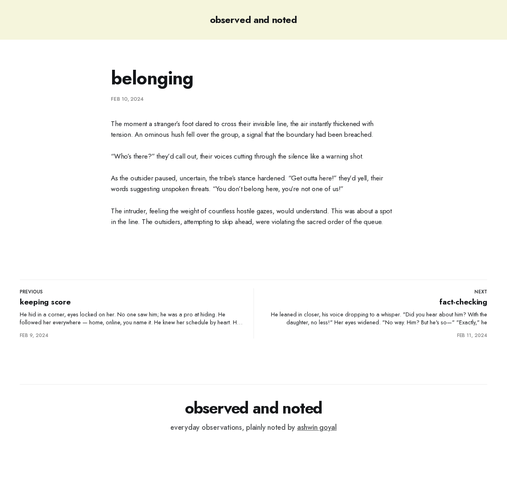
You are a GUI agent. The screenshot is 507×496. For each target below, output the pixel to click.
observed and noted (253, 20)
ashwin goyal (317, 427)
